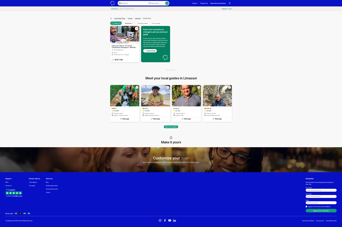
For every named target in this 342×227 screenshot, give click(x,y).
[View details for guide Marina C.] (155, 103)
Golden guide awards (52, 185)
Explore (194, 3)
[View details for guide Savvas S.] (186, 103)
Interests (128, 23)
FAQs (6, 182)
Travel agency (33, 182)
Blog (47, 182)
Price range (156, 23)
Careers (48, 192)
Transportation (142, 23)
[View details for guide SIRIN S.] (124, 103)
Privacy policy (320, 220)
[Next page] (175, 69)
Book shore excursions (218, 3)
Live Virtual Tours (119, 18)
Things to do (204, 3)
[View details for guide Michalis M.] (217, 103)
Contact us (8, 185)
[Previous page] (166, 69)
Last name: (309, 194)
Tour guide (32, 185)
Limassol (138, 18)
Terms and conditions (308, 220)
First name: (309, 187)
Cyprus (130, 18)
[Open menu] (229, 3)
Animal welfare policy (52, 189)
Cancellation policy (331, 220)
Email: (307, 200)
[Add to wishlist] (136, 28)
